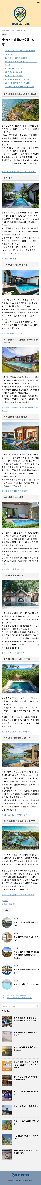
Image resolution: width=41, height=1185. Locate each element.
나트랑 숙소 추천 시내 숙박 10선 (18, 995)
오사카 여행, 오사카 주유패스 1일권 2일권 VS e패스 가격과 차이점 (26, 1064)
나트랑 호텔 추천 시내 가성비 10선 (19, 998)
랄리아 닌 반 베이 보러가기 (13, 653)
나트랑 (5, 904)
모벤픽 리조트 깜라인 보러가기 (15, 491)
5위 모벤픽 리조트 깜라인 (15, 68)
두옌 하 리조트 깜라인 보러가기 (15, 333)
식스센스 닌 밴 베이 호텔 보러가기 (16, 732)
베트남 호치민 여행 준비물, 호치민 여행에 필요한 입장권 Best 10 (26, 955)
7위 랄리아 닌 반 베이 (14, 76)
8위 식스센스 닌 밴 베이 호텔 (17, 79)
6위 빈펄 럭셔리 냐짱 (13, 72)
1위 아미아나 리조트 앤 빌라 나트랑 (20, 51)
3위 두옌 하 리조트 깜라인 (16, 58)
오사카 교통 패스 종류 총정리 (26, 1106)
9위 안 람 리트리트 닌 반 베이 (17, 83)
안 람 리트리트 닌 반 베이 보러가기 (16, 815)
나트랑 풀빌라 (12, 904)
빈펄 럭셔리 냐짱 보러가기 (13, 569)
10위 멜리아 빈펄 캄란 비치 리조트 (19, 87)
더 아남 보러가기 (9, 259)
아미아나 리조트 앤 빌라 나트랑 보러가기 (19, 172)
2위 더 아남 (9, 54)
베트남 (5, 901)
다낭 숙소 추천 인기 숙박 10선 (26, 984)
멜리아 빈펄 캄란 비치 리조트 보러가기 (18, 895)
